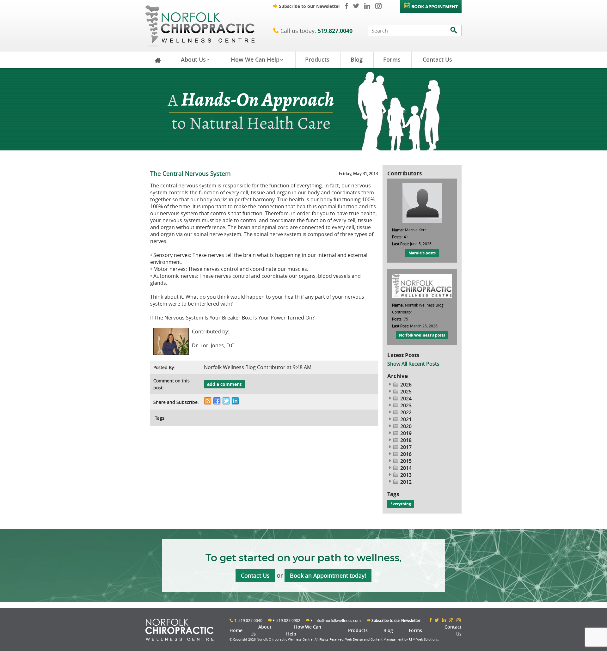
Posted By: (164, 367)
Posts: (397, 236)
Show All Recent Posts (413, 363)
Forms (392, 59)
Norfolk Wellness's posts (422, 335)
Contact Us (437, 59)
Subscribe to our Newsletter (306, 6)
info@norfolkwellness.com (338, 620)
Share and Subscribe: (176, 402)
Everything (400, 504)
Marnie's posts (422, 253)
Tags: (160, 418)
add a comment (224, 384)
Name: (398, 229)
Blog (357, 59)
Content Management (387, 639)
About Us (195, 59)
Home (236, 630)
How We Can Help (257, 59)
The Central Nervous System (190, 173)
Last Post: (400, 243)
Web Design (354, 639)
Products (317, 59)
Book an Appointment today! (328, 575)
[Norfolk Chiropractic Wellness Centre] (209, 26)
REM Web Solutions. (424, 639)
